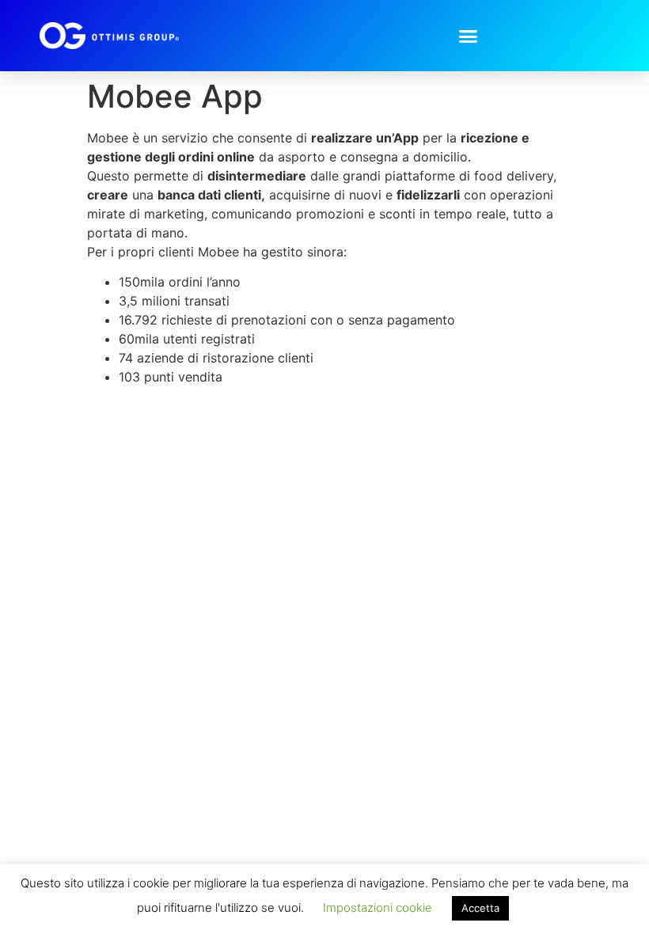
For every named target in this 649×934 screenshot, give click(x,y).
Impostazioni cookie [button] (377, 907)
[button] (469, 36)
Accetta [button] (480, 908)
